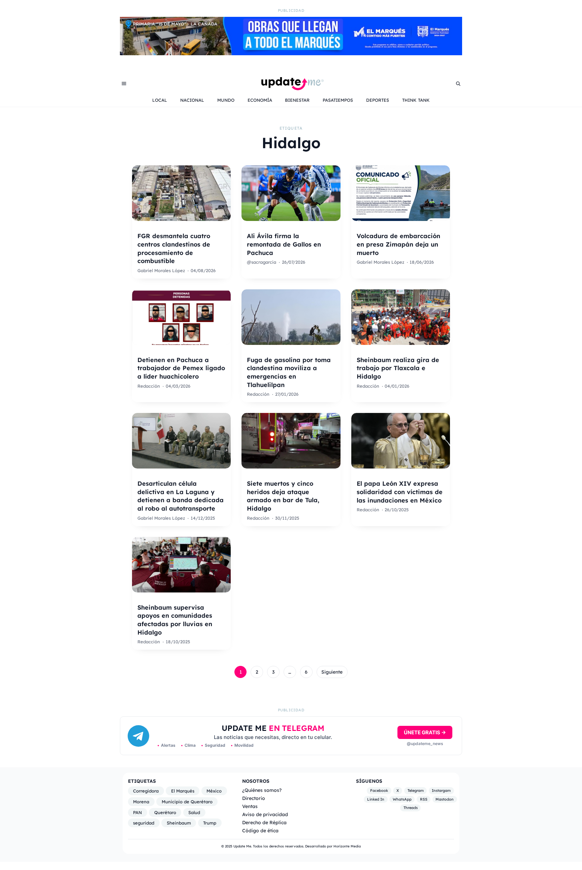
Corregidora (146, 791)
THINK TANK (416, 100)
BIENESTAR (297, 100)
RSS (423, 799)
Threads (410, 808)
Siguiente (332, 672)
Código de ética (260, 830)
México (214, 791)
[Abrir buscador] (458, 83)
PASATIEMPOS (338, 100)
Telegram (416, 790)
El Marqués (182, 791)
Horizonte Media (347, 846)
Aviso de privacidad (265, 814)
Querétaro (165, 812)
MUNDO (225, 100)
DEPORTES (377, 100)
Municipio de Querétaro (187, 801)
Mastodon (444, 799)
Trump (209, 823)
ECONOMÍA (260, 100)
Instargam (441, 790)
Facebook (379, 790)
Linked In (375, 799)
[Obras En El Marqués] (291, 53)
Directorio (253, 798)
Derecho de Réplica (264, 822)
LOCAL (159, 100)
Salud (194, 812)
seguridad (143, 823)
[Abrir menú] (124, 83)
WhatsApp (402, 799)
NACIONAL (192, 100)
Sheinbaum (179, 823)
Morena (141, 801)
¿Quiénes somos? (262, 790)
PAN (137, 812)
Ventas (250, 806)
